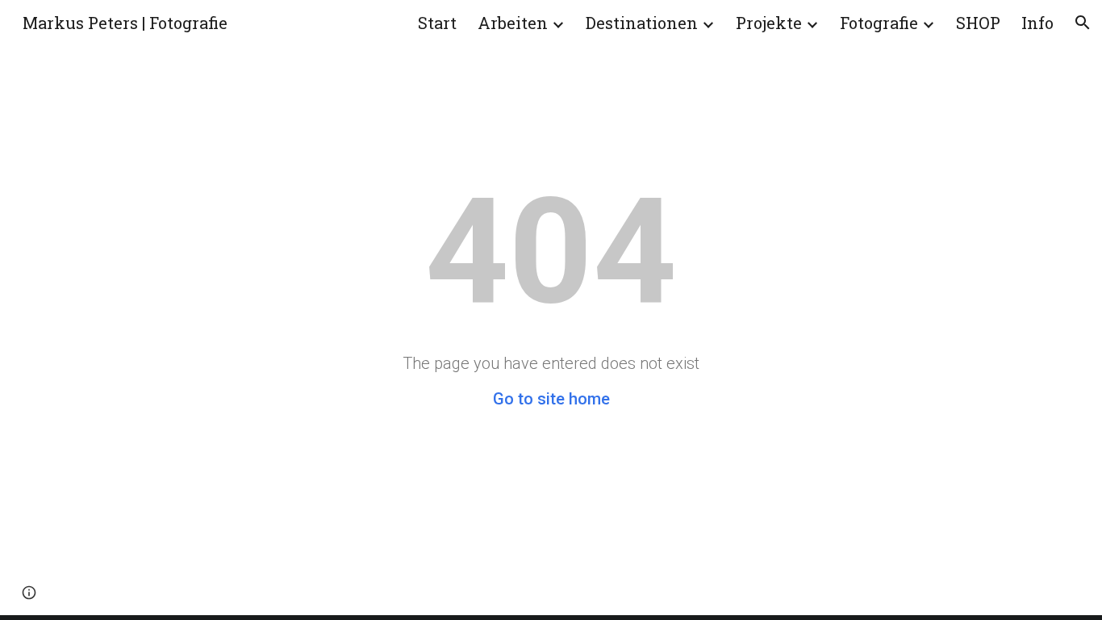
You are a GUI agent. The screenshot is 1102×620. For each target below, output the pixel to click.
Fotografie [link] (879, 22)
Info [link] (1037, 22)
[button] (1082, 22)
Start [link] (437, 22)
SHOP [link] (978, 22)
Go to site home (551, 398)
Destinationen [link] (642, 22)
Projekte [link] (769, 22)
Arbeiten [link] (513, 22)
